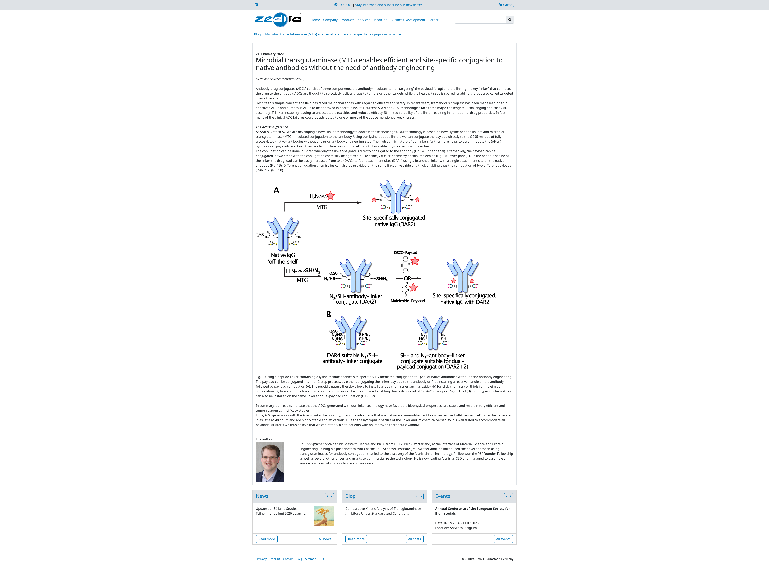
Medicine (380, 20)
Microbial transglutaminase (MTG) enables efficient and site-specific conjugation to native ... (334, 34)
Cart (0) (508, 5)
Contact (288, 559)
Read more (266, 539)
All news (325, 539)
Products (348, 20)
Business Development (408, 20)
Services (364, 20)
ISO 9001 (345, 5)
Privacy (262, 559)
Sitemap (310, 559)
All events (503, 539)
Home (315, 20)
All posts (414, 539)
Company (330, 20)
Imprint (275, 559)
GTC (322, 559)
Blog (257, 34)
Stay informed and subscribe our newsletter (388, 5)
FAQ (299, 559)
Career (433, 20)
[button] (327, 496)
